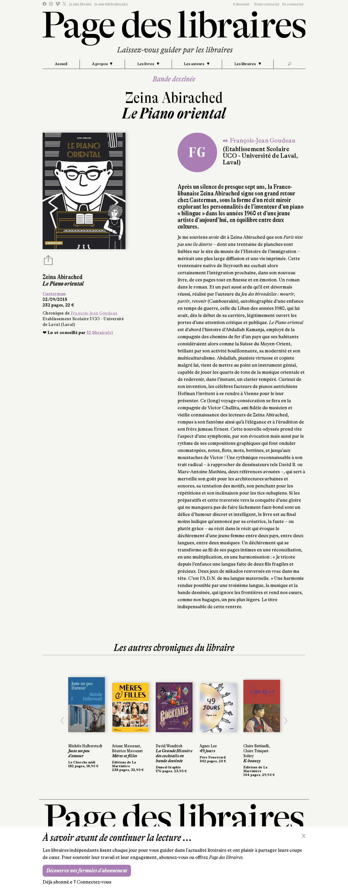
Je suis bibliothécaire (111, 4)
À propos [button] (100, 64)
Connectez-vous (94, 882)
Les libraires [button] (245, 64)
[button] (62, 721)
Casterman (54, 293)
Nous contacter (266, 4)
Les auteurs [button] (194, 64)
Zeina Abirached (174, 98)
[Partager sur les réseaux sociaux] (48, 261)
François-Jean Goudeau (94, 313)
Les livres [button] (146, 64)
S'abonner (241, 4)
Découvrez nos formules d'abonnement (86, 870)
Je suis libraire (80, 4)
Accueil (61, 64)
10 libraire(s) (100, 332)
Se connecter (292, 4)
